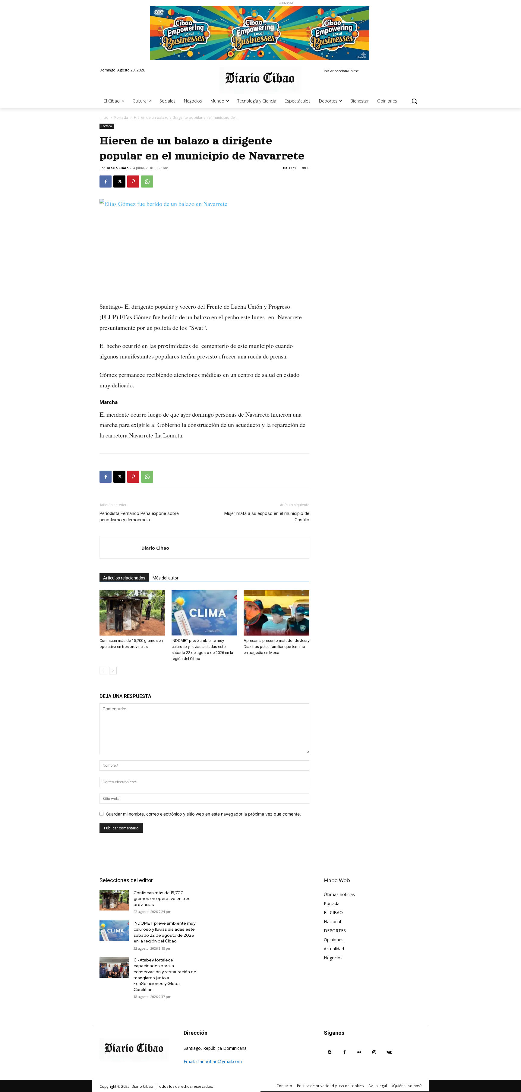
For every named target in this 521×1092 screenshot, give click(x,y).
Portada (121, 117)
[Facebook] (105, 181)
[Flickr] (359, 1052)
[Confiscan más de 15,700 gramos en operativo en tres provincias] (132, 613)
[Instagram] (374, 1052)
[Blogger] (330, 1052)
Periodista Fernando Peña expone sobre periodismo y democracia (139, 516)
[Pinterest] (133, 181)
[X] (119, 181)
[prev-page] (103, 670)
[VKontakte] (389, 1052)
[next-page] (113, 670)
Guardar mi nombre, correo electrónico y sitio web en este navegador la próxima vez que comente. (203, 813)
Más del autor (165, 578)
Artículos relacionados (124, 578)
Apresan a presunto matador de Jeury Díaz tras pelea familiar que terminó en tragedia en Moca (276, 646)
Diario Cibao (117, 168)
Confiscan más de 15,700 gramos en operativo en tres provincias (162, 898)
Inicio (104, 117)
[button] (414, 101)
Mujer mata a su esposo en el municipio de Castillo (266, 516)
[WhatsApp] (147, 181)
